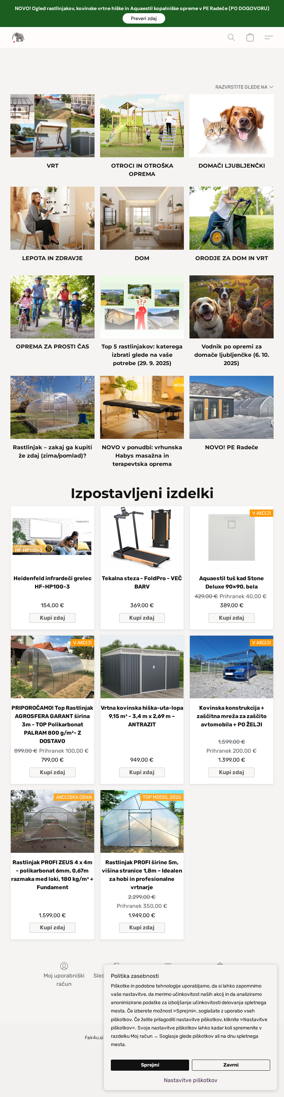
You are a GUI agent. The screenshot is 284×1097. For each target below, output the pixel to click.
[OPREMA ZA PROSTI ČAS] (52, 306)
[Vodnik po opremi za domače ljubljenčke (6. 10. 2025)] (231, 306)
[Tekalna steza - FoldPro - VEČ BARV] (142, 537)
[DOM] (142, 218)
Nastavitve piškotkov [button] (191, 1080)
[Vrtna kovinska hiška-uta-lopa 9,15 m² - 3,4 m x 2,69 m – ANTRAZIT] (142, 667)
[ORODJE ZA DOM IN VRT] (231, 218)
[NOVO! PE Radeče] (231, 407)
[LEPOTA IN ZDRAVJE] (52, 218)
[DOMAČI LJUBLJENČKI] (231, 125)
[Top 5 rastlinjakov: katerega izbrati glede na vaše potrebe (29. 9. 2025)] (142, 306)
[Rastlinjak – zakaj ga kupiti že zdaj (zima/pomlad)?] (52, 407)
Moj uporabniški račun (64, 979)
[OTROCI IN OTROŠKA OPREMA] (142, 125)
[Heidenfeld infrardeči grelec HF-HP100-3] (52, 537)
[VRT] (52, 125)
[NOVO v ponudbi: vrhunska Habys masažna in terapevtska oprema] (142, 407)
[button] (144, 18)
